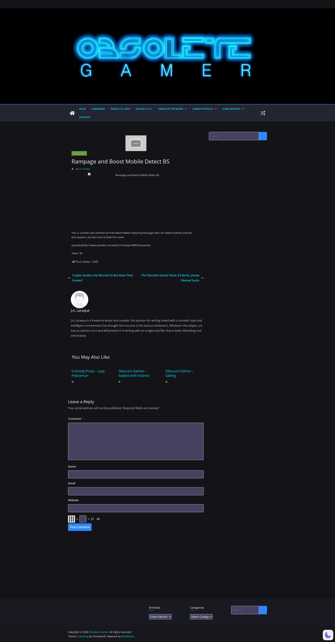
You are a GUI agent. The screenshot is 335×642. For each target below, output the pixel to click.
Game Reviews (231, 108)
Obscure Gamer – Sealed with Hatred (133, 373)
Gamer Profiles (203, 108)
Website (73, 500)
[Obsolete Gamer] (72, 113)
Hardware (98, 108)
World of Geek (120, 108)
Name (72, 466)
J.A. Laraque (84, 168)
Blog (82, 108)
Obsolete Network (170, 108)
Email (71, 483)
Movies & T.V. (144, 108)
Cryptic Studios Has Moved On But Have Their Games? (102, 277)
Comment (75, 419)
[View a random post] (263, 113)
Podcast (84, 117)
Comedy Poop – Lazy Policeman (88, 373)
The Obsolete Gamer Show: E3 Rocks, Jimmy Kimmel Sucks (170, 277)
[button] (185, 108)
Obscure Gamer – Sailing (179, 373)
